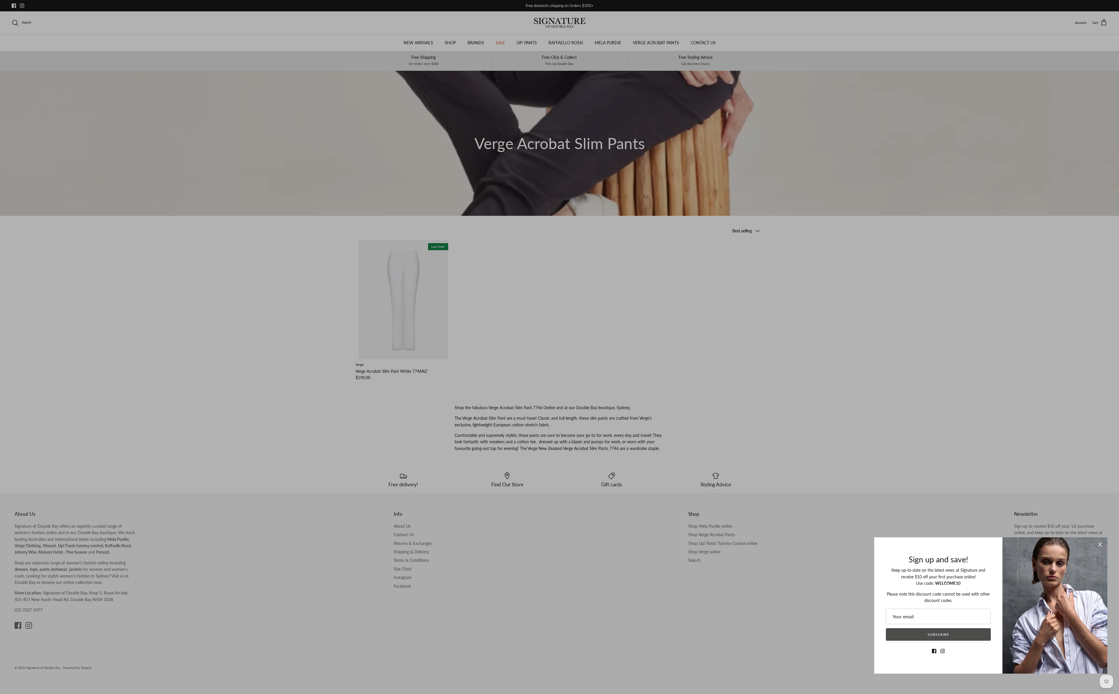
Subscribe (938, 634)
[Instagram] (942, 651)
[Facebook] (934, 651)
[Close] (1100, 544)
